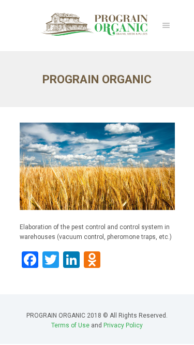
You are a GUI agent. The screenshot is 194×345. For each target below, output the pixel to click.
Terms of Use (70, 325)
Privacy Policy (123, 325)
